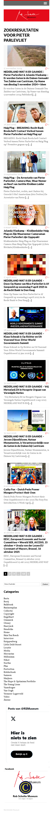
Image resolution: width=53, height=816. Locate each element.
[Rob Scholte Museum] (26, 15)
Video (6, 696)
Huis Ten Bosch (11, 635)
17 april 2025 (10, 277)
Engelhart (9, 617)
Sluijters (8, 678)
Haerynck (8, 626)
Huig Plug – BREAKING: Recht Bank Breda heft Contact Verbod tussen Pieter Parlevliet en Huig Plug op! (24, 131)
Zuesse (7, 700)
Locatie (7, 647)
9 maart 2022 (10, 227)
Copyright (9, 614)
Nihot (6, 660)
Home (7, 632)
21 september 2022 (13, 174)
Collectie (8, 611)
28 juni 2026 (10, 330)
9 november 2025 (12, 486)
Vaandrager (9, 687)
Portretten (9, 669)
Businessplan (10, 607)
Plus (6, 666)
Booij (6, 601)
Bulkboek (8, 604)
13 (23, 573)
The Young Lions (12, 684)
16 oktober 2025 (12, 532)
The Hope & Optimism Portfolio (20, 681)
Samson (8, 675)
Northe (7, 663)
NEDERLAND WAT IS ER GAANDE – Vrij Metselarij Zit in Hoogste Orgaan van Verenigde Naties (26, 389)
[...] (34, 94)
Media (7, 650)
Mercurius (9, 653)
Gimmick (8, 620)
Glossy (7, 623)
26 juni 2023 (10, 124)
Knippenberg (10, 641)
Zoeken (45, 584)
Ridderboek (10, 672)
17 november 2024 (13, 68)
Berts (6, 598)
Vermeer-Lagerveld (13, 693)
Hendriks (8, 629)
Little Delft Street (12, 644)
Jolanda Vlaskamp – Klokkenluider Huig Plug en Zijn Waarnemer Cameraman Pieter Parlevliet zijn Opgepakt (26, 233)
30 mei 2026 (10, 383)
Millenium (9, 656)
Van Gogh (8, 690)
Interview (9, 638)
